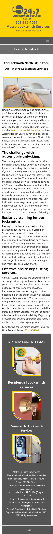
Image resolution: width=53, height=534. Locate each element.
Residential (23, 499)
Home (17, 49)
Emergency (27, 502)
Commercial (36, 499)
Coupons (39, 502)
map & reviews (37, 479)
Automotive (14, 502)
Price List (31, 509)
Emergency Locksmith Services (26, 341)
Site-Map (42, 509)
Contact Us (26, 506)
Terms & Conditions (16, 509)
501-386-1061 (27, 22)
